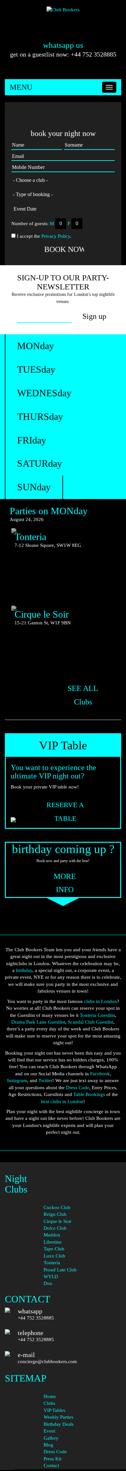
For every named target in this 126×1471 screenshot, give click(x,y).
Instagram (17, 1080)
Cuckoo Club (57, 1207)
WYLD (51, 1276)
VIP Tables (54, 1410)
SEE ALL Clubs (83, 689)
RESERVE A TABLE (65, 806)
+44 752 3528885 (36, 1317)
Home (50, 1396)
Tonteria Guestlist (97, 1015)
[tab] (35, 346)
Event (49, 1431)
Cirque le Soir (57, 1221)
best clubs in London (62, 1101)
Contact (51, 1465)
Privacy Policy (55, 236)
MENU (21, 87)
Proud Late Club (60, 1269)
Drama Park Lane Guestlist (38, 1022)
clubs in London (100, 1001)
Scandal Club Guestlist (90, 1022)
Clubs (49, 1403)
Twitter (45, 1080)
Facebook (100, 1073)
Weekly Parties (58, 1417)
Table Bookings (89, 1094)
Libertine (53, 1242)
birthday (24, 970)
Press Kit (52, 1458)
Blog (48, 1444)
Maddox (52, 1234)
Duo (48, 1283)
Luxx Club (54, 1255)
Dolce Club (55, 1228)
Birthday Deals (59, 1424)
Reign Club (55, 1214)
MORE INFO (65, 877)
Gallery (51, 1438)
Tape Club (54, 1248)
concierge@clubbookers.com (47, 1361)
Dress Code (77, 1087)
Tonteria (52, 1262)
